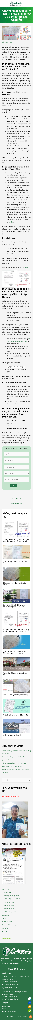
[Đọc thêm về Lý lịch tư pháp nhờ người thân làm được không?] (16, 552)
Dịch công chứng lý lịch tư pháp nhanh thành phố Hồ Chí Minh (14, 606)
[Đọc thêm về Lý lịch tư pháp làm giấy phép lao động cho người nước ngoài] (16, 642)
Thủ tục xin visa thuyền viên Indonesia (14, 763)
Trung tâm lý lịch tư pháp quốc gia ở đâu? (16, 674)
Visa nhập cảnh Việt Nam (13, 899)
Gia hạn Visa (9, 902)
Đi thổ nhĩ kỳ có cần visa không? (12, 766)
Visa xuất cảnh (10, 892)
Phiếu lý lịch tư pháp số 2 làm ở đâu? (16, 715)
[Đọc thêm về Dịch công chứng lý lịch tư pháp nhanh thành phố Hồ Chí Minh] (16, 595)
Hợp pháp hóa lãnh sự (9, 925)
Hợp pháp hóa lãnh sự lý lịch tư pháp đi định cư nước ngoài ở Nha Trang (16, 630)
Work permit (5, 915)
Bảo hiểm (5, 928)
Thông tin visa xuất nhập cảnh (16, 5)
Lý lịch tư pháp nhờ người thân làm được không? (15, 562)
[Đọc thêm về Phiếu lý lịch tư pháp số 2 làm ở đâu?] (16, 706)
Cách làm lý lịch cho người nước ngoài (14, 583)
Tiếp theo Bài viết (16, 503)
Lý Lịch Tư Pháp (7, 921)
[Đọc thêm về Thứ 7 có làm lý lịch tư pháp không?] (16, 685)
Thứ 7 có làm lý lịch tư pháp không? (15, 695)
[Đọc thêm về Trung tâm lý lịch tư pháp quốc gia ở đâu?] (16, 664)
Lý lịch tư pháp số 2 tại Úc (12, 735)
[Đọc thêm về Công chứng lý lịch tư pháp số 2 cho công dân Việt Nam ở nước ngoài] (16, 529)
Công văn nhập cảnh (12, 895)
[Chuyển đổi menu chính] (3, 4)
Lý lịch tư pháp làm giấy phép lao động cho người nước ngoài (14, 652)
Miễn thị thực (9, 908)
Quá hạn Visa (9, 905)
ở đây (26, 267)
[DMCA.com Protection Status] (6, 938)
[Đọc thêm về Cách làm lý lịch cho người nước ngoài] (16, 574)
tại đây (10, 222)
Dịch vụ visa (5, 889)
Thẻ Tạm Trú (6, 918)
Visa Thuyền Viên (11, 912)
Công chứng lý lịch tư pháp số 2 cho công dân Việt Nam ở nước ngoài (16, 540)
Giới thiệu (5, 931)
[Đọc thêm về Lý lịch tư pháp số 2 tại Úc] (16, 726)
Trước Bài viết (16, 498)
